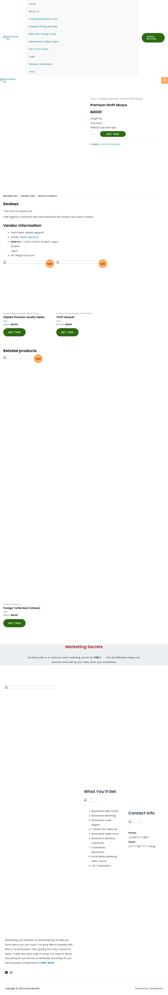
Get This (113, 134)
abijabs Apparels (29, 237)
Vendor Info (28, 195)
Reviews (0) (10, 195)
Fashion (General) (108, 98)
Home (32, 3)
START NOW (46, 962)
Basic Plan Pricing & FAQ (42, 33)
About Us (34, 11)
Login (32, 56)
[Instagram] (6, 972)
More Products (47, 195)
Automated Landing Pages (44, 41)
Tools (32, 71)
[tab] (10, 195)
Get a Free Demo (38, 49)
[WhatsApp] (11, 972)
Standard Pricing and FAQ (43, 26)
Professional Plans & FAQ (43, 18)
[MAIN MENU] (164, 80)
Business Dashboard (40, 64)
